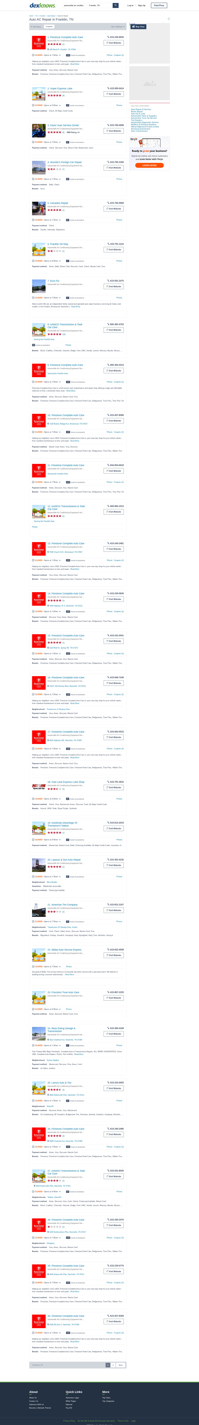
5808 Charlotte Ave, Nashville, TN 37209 (65, 1141)
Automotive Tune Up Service (144, 118)
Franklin (42, 16)
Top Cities (106, 1398)
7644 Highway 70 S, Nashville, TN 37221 (66, 606)
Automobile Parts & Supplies (144, 116)
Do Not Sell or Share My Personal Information (96, 1421)
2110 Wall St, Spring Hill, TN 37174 (63, 648)
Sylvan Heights (53, 1060)
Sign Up (141, 5)
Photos (109, 55)
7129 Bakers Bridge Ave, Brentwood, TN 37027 (68, 424)
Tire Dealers (136, 120)
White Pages (71, 1401)
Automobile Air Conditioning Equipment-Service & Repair (70, 41)
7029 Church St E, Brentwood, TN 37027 (65, 552)
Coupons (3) (119, 749)
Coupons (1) (119, 382)
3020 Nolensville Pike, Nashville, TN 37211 (53, 1186)
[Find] (116, 5)
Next (121, 1365)
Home (31, 16)
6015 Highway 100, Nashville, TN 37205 (65, 740)
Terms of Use (123, 1421)
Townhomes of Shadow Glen (58, 709)
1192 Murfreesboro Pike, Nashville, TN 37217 (67, 1232)
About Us (33, 1398)
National (69, 1404)
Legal (133, 1421)
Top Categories (108, 1401)
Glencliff (50, 1106)
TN (36, 16)
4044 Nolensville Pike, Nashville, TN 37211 (66, 1274)
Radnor (50, 1197)
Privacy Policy (69, 1421)
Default (119, 27)
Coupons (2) (119, 55)
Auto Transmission (139, 131)
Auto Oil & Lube (138, 114)
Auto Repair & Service (141, 109)
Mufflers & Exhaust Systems (143, 124)
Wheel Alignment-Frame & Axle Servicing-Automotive (145, 128)
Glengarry (51, 1243)
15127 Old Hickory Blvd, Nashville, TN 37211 (67, 686)
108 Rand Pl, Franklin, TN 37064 (62, 49)
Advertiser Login (72, 1398)
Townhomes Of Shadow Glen (59, 927)
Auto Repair (51, 16)
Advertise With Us (36, 1404)
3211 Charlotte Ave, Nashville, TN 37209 (65, 1040)
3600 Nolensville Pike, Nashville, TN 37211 (66, 1095)
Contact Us (33, 1401)
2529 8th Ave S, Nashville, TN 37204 (64, 1325)
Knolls (74, 927)
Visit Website (115, 43)
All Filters (37, 27)
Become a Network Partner (40, 1408)
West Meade (52, 882)
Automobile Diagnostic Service (145, 122)
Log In (130, 5)
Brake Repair (137, 111)
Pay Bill (69, 1408)
